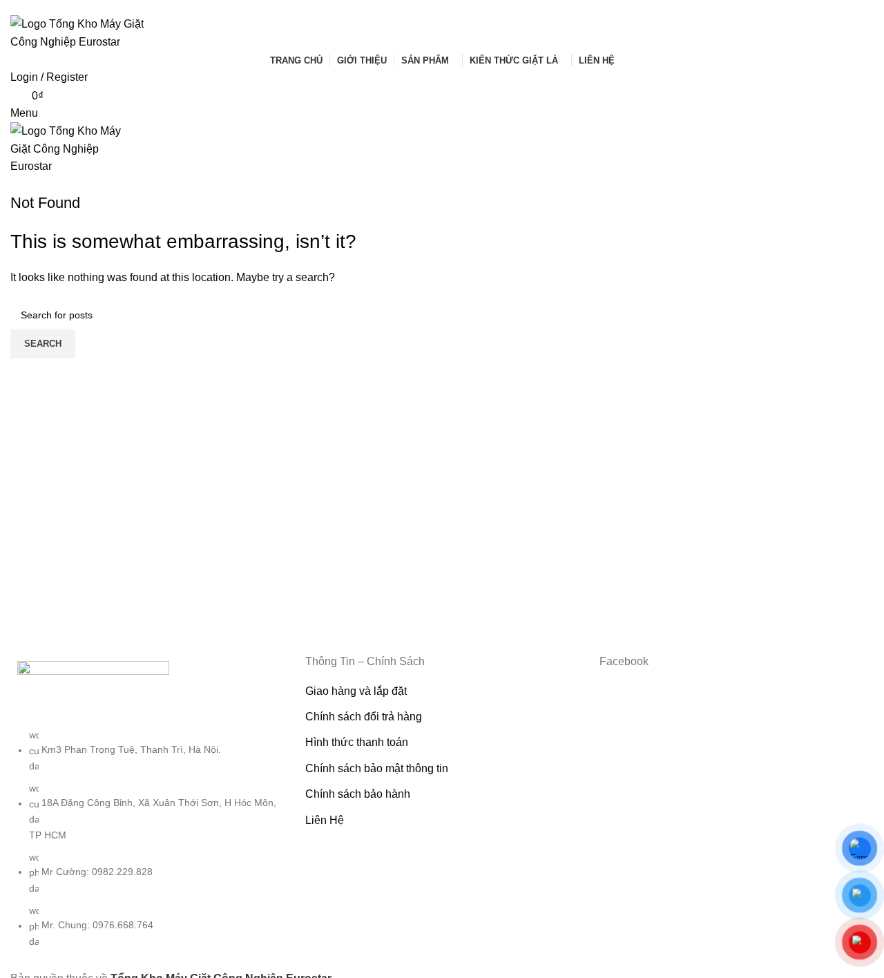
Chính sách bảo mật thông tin (376, 768)
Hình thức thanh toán (356, 742)
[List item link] (147, 845)
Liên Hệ (324, 820)
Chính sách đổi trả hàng (363, 716)
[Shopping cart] (14, 184)
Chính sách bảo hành (357, 794)
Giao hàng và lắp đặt (356, 691)
